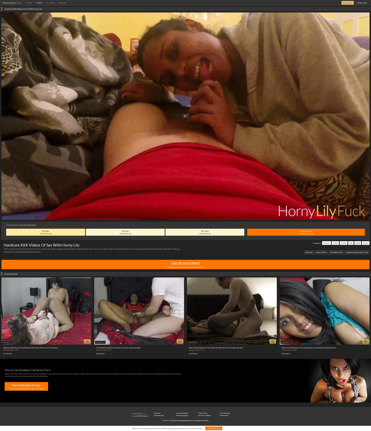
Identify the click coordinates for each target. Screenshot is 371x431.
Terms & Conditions (204, 415)
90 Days (125, 232)
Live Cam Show (225, 413)
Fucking (343, 243)
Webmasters (224, 415)
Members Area (362, 3)
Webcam (62, 3)
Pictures (50, 3)
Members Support (182, 415)
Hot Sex (365, 243)
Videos (40, 3)
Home (29, 3)
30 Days (45, 232)
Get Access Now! (185, 264)
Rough (358, 243)
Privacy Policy (202, 413)
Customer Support (182, 413)
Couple (335, 243)
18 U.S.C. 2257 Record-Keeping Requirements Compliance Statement (185, 420)
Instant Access (347, 3)
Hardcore (326, 243)
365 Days (205, 232)
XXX (350, 243)
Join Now (157, 413)
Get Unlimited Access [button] (26, 386)
